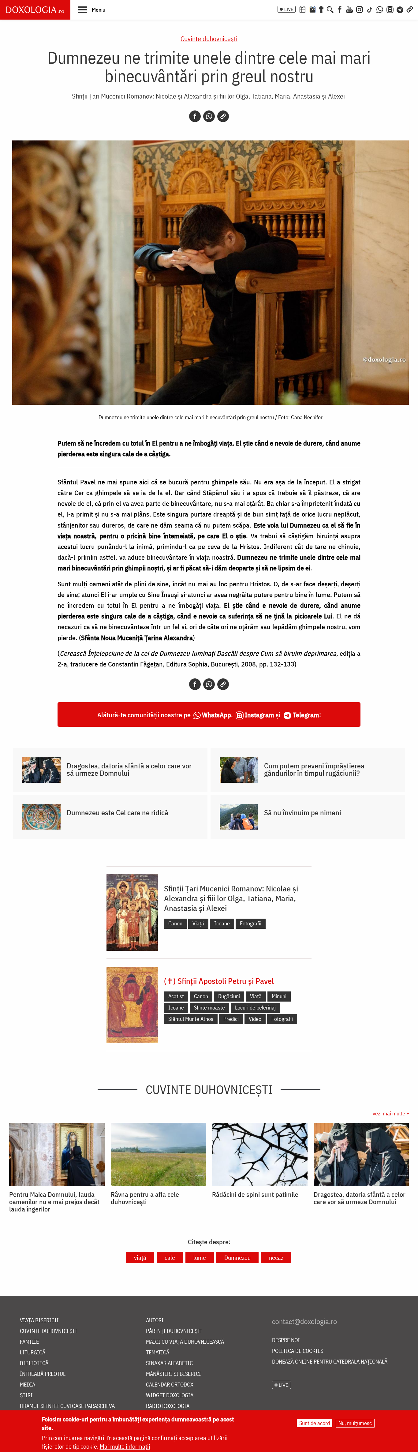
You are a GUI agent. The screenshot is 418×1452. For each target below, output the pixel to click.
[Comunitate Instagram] (390, 9)
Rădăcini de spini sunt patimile (255, 1194)
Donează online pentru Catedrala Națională (329, 1362)
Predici (231, 1018)
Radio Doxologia (167, 1406)
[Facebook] (340, 9)
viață (140, 1257)
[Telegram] (400, 9)
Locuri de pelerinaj (255, 1007)
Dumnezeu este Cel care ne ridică (117, 812)
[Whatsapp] (209, 116)
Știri (26, 1395)
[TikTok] (369, 9)
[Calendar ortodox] (302, 9)
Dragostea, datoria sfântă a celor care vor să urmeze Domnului (129, 769)
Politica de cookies (297, 1351)
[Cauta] (330, 9)
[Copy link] (223, 116)
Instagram (259, 714)
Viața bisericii (39, 1320)
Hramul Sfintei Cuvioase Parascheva (67, 1406)
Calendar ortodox (169, 1385)
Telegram (306, 714)
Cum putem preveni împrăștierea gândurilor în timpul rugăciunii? (314, 769)
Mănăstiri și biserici (173, 1374)
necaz (276, 1257)
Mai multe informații (125, 1446)
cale (170, 1257)
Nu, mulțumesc (355, 1423)
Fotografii (250, 923)
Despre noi (286, 1340)
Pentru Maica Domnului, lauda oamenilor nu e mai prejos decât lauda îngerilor (54, 1202)
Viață (198, 923)
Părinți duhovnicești (174, 1331)
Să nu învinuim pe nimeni (302, 812)
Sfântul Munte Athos (190, 1018)
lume (199, 1257)
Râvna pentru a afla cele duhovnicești (145, 1198)
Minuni (279, 996)
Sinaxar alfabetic (169, 1363)
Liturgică (32, 1352)
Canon (175, 923)
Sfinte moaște (209, 1007)
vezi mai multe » (391, 1113)
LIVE (288, 9)
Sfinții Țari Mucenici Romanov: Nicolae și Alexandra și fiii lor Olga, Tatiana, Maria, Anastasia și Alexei (208, 95)
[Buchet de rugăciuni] (321, 9)
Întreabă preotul (42, 1374)
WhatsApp (216, 714)
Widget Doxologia (169, 1395)
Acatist (176, 996)
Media (27, 1385)
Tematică (157, 1352)
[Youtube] (349, 9)
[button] (91, 9)
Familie (29, 1342)
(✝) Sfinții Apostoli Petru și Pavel (219, 981)
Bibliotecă (34, 1363)
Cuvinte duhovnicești (209, 38)
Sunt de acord (314, 1423)
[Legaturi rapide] (409, 9)
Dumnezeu (237, 1257)
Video (255, 1018)
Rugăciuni (229, 996)
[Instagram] (359, 9)
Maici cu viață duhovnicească (185, 1342)
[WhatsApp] (379, 9)
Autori (155, 1320)
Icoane (222, 923)
